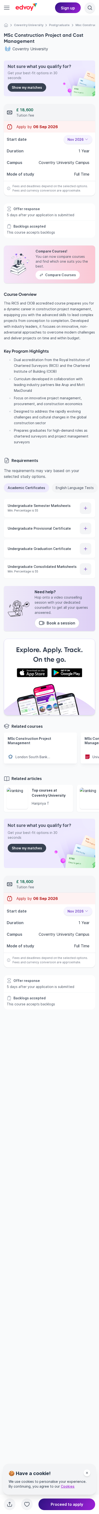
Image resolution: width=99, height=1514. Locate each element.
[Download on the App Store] (32, 673)
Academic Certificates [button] (26, 488)
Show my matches (27, 87)
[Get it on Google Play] (66, 673)
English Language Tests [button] (75, 488)
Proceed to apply (67, 1504)
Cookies (67, 1486)
